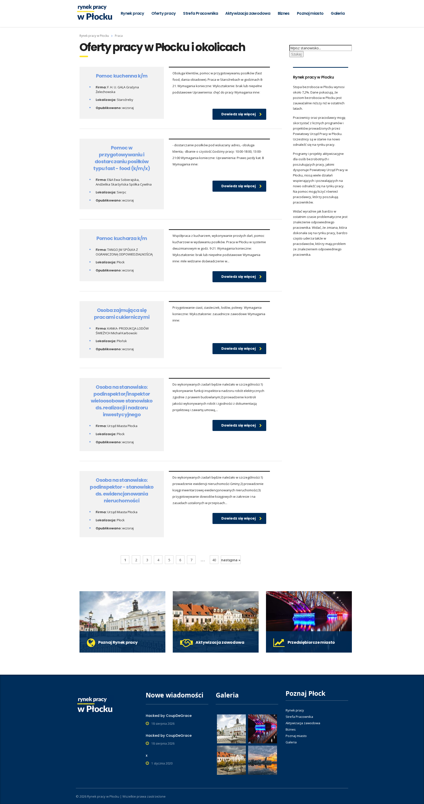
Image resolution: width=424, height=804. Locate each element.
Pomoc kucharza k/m (121, 238)
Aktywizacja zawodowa (247, 13)
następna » (230, 560)
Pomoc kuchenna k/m (122, 75)
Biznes (284, 13)
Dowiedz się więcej (238, 114)
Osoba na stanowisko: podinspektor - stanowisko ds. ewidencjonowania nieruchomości (121, 490)
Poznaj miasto (310, 13)
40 (214, 560)
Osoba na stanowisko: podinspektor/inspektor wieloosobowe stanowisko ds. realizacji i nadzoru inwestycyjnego (122, 401)
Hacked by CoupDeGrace (169, 715)
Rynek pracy (132, 13)
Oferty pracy (163, 13)
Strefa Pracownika (200, 13)
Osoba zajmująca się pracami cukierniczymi (121, 314)
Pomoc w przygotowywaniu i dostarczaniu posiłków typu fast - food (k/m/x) (121, 158)
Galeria (337, 13)
